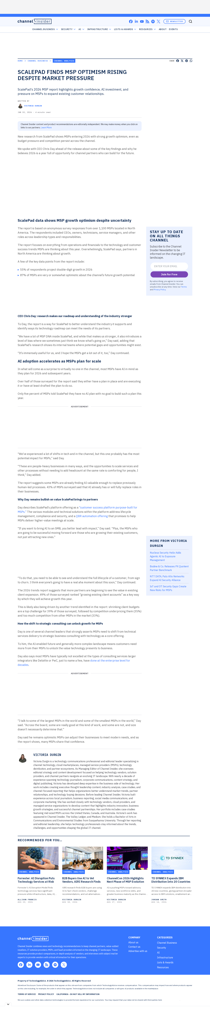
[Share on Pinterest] (186, 60)
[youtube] (142, 21)
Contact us (134, 946)
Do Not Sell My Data (171, 1000)
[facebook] (131, 21)
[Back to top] (204, 1010)
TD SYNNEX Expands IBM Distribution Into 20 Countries (170, 880)
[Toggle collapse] (8, 1004)
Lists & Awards (165, 962)
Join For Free (169, 274)
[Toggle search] (190, 21)
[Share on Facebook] (177, 60)
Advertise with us (137, 951)
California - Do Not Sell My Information (77, 994)
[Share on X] (182, 60)
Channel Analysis (64, 61)
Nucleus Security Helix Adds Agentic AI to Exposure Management (165, 556)
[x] (158, 21)
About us (133, 942)
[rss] (147, 21)
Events (173, 29)
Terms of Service (27, 994)
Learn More (46, 127)
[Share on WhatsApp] (191, 60)
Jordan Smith (158, 899)
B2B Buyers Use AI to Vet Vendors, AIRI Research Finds (81, 880)
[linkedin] (136, 21)
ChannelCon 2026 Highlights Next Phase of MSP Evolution (125, 880)
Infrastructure (97, 29)
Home (20, 61)
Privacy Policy (160, 289)
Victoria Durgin (33, 106)
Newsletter (176, 21)
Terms (184, 286)
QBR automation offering (92, 516)
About (163, 29)
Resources (163, 967)
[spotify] (153, 21)
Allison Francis (27, 899)
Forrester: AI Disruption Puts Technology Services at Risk (36, 880)
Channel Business (43, 29)
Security (67, 29)
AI (80, 29)
